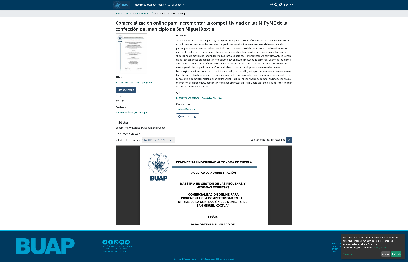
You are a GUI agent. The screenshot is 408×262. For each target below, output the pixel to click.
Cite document (126, 89)
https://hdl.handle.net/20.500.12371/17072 (199, 97)
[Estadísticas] (271, 5)
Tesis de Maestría (144, 13)
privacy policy (379, 247)
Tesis (128, 13)
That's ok (396, 253)
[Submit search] (276, 5)
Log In (287, 4)
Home (119, 13)
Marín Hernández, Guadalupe (131, 112)
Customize (348, 253)
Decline (385, 253)
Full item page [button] (189, 116)
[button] (281, 5)
